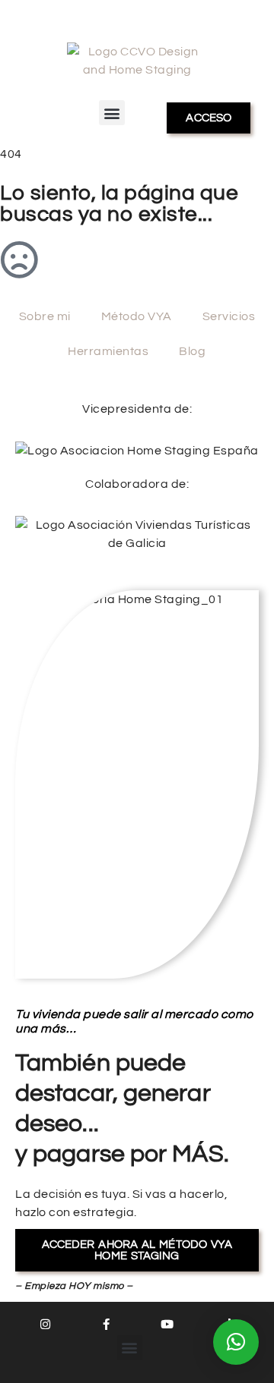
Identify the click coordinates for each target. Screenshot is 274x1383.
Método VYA (136, 316)
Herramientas (108, 351)
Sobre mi (45, 316)
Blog (192, 351)
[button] (112, 112)
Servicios (229, 316)
